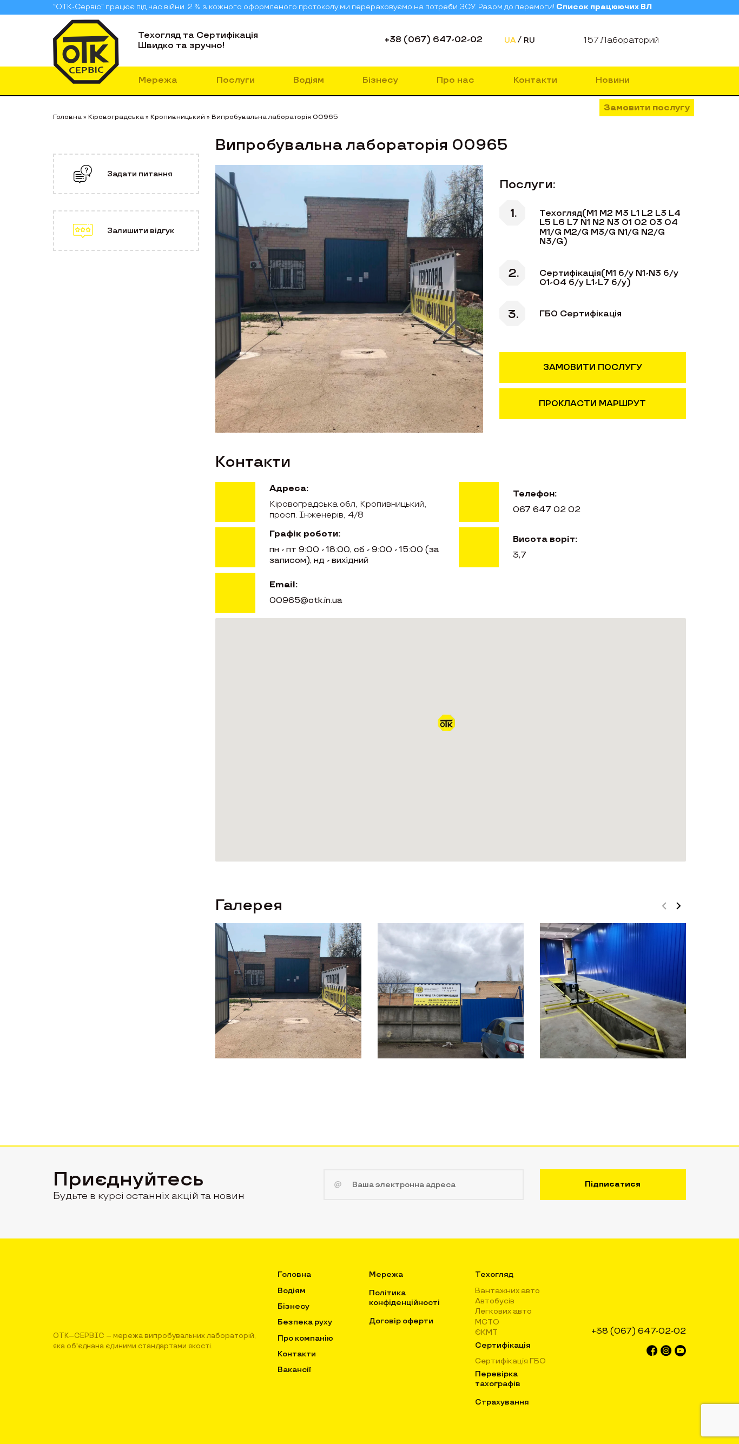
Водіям (308, 80)
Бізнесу (380, 80)
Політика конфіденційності (404, 1297)
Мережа (157, 80)
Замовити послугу (647, 108)
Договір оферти (401, 1321)
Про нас (455, 80)
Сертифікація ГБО (510, 1361)
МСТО (487, 1322)
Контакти (535, 80)
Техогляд (494, 1274)
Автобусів (494, 1301)
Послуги (235, 80)
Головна (294, 1274)
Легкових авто (503, 1311)
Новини (613, 80)
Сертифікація (503, 1345)
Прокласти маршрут (592, 404)
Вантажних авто (507, 1290)
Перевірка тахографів (497, 1378)
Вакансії (294, 1369)
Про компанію (305, 1338)
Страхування (502, 1402)
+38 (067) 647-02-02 (434, 40)
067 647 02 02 (546, 510)
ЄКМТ (486, 1332)
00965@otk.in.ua (305, 600)
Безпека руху (305, 1322)
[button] (451, 727)
